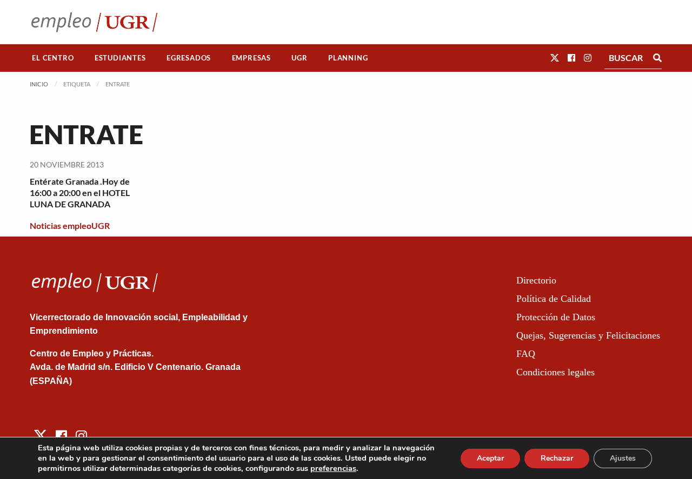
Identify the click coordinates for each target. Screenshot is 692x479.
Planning (348, 57)
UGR (299, 57)
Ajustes (623, 458)
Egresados (189, 57)
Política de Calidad (553, 298)
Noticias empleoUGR (70, 225)
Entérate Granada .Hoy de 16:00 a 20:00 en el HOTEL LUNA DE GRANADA (80, 192)
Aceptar (490, 458)
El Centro (53, 57)
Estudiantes (120, 57)
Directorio (536, 280)
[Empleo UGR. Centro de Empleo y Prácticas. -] (94, 22)
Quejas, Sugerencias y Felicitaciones (588, 335)
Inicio (39, 83)
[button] (554, 57)
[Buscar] (657, 58)
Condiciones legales (555, 372)
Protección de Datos (555, 317)
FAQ (525, 353)
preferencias (333, 468)
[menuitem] (53, 58)
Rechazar (557, 458)
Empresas (251, 57)
